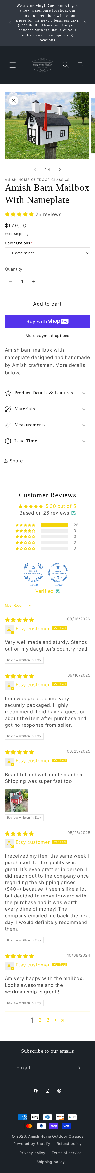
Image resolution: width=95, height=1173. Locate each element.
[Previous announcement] (10, 22)
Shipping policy (51, 1162)
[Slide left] (35, 169)
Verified (44, 591)
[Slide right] (60, 169)
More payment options (47, 335)
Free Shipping (17, 234)
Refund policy (69, 1143)
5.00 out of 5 (61, 506)
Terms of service (67, 1153)
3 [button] (48, 1020)
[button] (12, 65)
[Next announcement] (85, 22)
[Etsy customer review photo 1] (16, 800)
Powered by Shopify (31, 1143)
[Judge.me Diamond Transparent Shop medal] (58, 572)
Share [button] (16, 460)
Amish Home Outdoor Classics (55, 1136)
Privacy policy (32, 1153)
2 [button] (40, 1020)
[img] (19, 620)
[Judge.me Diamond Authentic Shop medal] (33, 572)
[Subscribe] (78, 1068)
